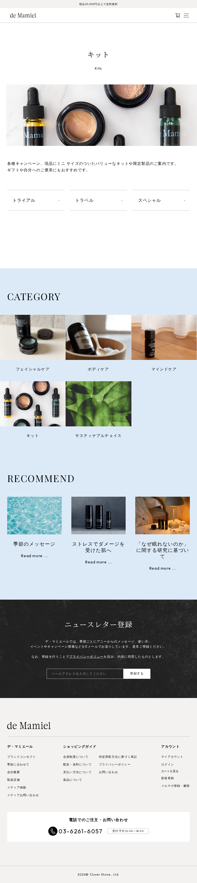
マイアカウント (172, 756)
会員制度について (76, 756)
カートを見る (170, 771)
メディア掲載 (16, 787)
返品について (72, 780)
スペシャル (149, 200)
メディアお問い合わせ (23, 795)
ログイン (167, 764)
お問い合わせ (108, 772)
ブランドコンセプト (21, 756)
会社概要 (13, 772)
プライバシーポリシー (86, 656)
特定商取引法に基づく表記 (118, 756)
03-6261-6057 (81, 831)
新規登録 (167, 778)
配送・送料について (77, 764)
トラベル (84, 200)
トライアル (23, 200)
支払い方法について (77, 772)
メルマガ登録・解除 (175, 786)
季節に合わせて (18, 764)
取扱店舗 (13, 780)
